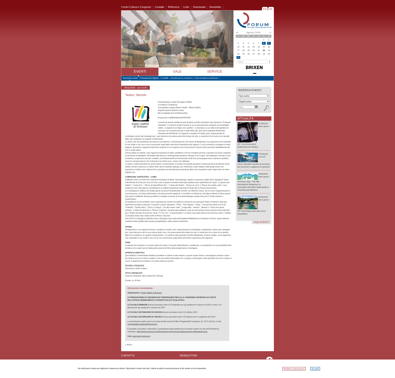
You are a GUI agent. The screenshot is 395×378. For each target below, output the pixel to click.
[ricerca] (266, 108)
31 (238, 57)
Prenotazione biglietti (149, 78)
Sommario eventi (130, 78)
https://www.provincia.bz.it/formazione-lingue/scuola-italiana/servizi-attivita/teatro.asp (172, 332)
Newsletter (215, 7)
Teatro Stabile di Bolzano (151, 293)
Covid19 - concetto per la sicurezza (177, 78)
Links (186, 7)
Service (214, 71)
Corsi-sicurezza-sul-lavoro (206, 78)
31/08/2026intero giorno (253, 135)
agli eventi (261, 222)
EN (264, 9)
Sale (177, 71)
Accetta (315, 369)
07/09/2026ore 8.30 (253, 160)
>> (270, 32)
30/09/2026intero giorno (253, 205)
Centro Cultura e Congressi (136, 7)
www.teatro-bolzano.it (141, 336)
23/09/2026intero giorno (253, 182)
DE (271, 9)
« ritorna (128, 345)
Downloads (199, 7)
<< (237, 32)
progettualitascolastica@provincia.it (142, 324)
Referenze (173, 7)
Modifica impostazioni (294, 369)
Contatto (159, 7)
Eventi (140, 71)
